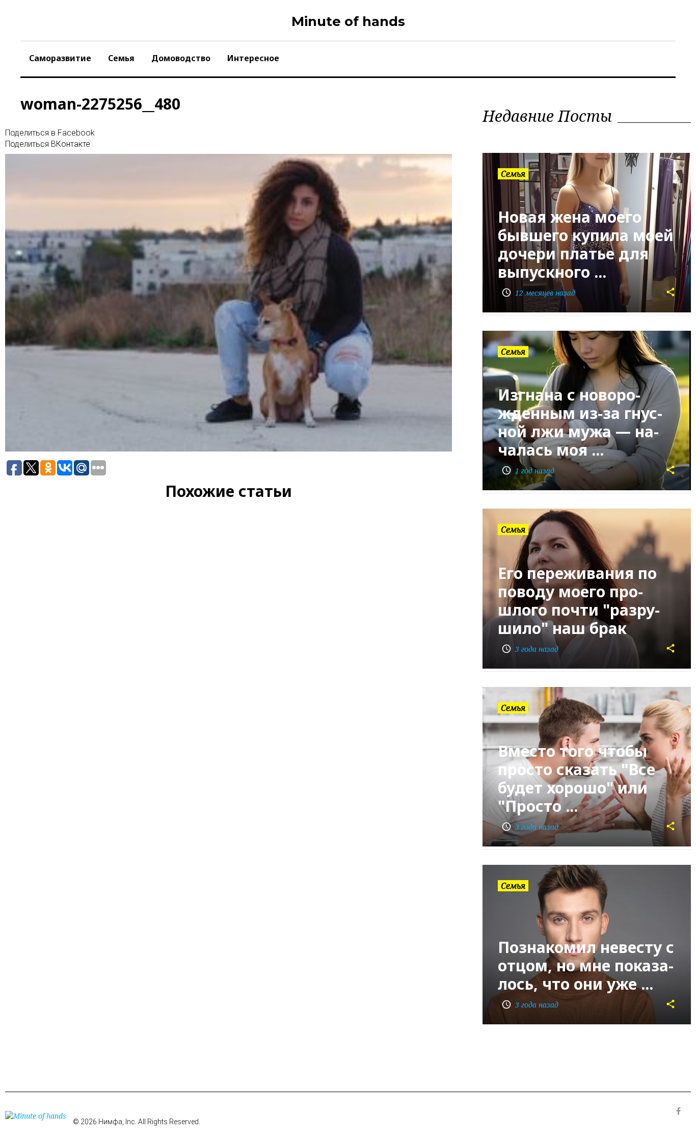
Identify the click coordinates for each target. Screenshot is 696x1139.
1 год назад (527, 470)
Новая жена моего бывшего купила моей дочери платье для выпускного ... (586, 244)
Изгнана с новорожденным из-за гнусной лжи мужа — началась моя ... (580, 422)
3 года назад (529, 649)
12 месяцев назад (538, 293)
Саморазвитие (60, 58)
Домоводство (180, 58)
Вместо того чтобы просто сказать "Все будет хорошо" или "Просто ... (576, 778)
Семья (121, 58)
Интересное (253, 58)
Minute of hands (348, 21)
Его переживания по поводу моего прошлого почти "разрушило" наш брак (579, 601)
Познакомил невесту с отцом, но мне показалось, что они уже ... (586, 965)
